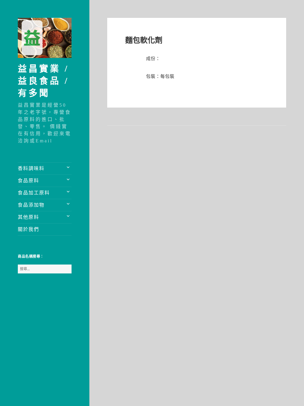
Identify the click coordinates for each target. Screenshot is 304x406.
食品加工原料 (34, 192)
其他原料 (28, 217)
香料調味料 (31, 168)
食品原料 (28, 180)
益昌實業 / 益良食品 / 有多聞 (43, 81)
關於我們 (28, 229)
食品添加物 (31, 204)
